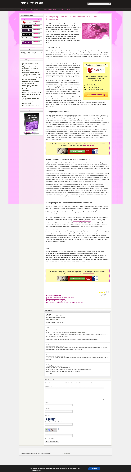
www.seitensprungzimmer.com (82, 221)
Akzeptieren (94, 469)
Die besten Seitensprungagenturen (55, 299)
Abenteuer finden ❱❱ (96, 95)
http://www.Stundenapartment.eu (77, 332)
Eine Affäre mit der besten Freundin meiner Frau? (60, 297)
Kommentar (48, 386)
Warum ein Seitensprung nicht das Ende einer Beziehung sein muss (31, 94)
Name (46, 402)
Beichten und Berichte (50, 9)
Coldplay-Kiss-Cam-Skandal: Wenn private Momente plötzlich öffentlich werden (32, 74)
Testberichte (24, 10)
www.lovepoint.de (88, 145)
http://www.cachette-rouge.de (53, 319)
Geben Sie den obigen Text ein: (54, 422)
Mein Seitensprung (32, 3)
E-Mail (47, 408)
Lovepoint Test (36, 23)
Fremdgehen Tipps (36, 9)
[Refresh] (58, 429)
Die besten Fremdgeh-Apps (53, 295)
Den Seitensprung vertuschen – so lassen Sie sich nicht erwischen (64, 302)
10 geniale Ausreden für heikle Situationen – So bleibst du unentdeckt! (31, 68)
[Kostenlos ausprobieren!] (77, 153)
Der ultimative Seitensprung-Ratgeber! (56, 301)
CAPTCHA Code (49, 438)
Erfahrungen (61, 9)
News (68, 9)
